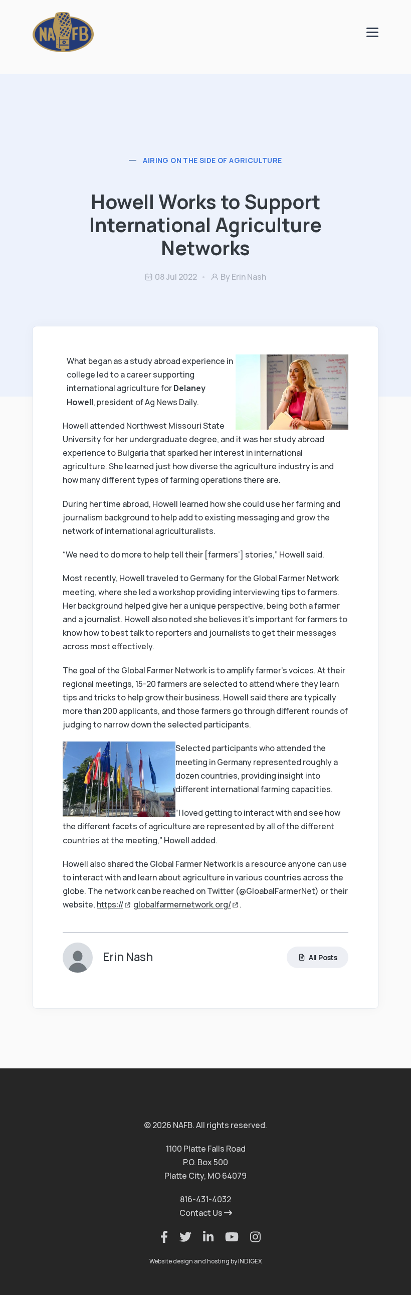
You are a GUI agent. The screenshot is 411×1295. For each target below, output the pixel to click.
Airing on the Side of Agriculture (212, 160)
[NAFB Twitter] (180, 1236)
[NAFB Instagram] (250, 1236)
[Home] (63, 31)
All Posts (323, 957)
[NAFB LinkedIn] (203, 1236)
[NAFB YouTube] (227, 1236)
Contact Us (201, 1212)
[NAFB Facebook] (159, 1236)
